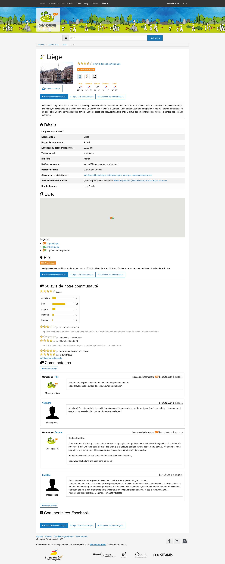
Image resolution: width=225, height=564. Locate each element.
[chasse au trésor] (48, 18)
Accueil (42, 3)
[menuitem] (42, 3)
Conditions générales (63, 536)
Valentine (46, 402)
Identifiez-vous (173, 3)
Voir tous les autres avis (51, 357)
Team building (82, 3)
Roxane (58, 432)
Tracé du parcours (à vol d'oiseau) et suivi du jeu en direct (140, 180)
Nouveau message (50, 368)
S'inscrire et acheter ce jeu (54, 96)
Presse (48, 536)
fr (184, 3)
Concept (52, 3)
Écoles (95, 3)
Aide (104, 3)
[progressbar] (62, 298)
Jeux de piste (67, 3)
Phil (56, 376)
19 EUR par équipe (86, 69)
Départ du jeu (52, 243)
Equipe (39, 536)
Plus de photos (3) (52, 88)
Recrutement (81, 536)
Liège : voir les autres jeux (82, 96)
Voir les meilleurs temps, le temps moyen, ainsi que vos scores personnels (118, 175)
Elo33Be (46, 474)
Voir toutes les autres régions (111, 96)
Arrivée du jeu (52, 246)
